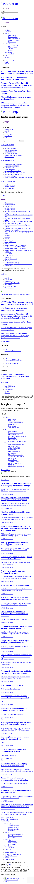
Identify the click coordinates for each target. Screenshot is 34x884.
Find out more (5, 480)
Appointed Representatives (13, 171)
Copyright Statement (11, 259)
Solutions (7, 57)
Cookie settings (9, 859)
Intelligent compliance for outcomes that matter (18, 264)
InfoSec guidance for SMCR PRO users (16, 247)
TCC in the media (13, 428)
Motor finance (9, 203)
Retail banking (12, 438)
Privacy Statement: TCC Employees (15, 248)
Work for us (8, 52)
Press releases (12, 426)
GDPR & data (12, 460)
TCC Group (8, 134)
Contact (7, 55)
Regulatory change (14, 38)
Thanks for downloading (12, 230)
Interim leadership (10, 186)
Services (7, 30)
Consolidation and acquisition (13, 155)
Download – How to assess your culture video (18, 221)
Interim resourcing (8, 181)
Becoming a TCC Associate (13, 351)
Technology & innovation (16, 456)
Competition (12, 458)
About (6, 132)
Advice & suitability (14, 40)
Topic (6, 443)
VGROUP (8, 864)
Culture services (9, 206)
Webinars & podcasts (14, 421)
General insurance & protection (17, 436)
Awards (10, 48)
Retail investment (13, 434)
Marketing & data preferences (13, 854)
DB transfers (12, 42)
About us (7, 43)
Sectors (3, 199)
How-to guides (12, 424)
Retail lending (12, 439)
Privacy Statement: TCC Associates (15, 245)
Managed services (7, 145)
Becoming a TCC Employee (13, 360)
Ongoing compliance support (13, 174)
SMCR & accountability (15, 455)
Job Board (11, 54)
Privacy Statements (10, 242)
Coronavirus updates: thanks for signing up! (18, 228)
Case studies (12, 35)
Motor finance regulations (16, 444)
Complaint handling (10, 152)
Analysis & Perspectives (15, 834)
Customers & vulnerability (12, 283)
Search (3, 11)
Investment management (15, 433)
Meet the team (12, 47)
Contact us (4, 195)
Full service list (9, 240)
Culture (7, 388)
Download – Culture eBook (13, 223)
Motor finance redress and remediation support (18, 177)
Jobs (6, 349)
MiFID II (11, 465)
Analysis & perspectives (15, 422)
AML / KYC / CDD (14, 448)
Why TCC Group (13, 45)
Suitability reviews (10, 148)
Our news (11, 50)
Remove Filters (5, 470)
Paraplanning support (11, 153)
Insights (7, 33)
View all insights (9, 288)
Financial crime (9, 157)
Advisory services (7, 160)
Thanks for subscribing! (12, 262)
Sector (6, 429)
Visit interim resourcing (11, 363)
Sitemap (7, 238)
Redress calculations (11, 150)
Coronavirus (12, 450)
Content (7, 417)
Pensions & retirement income (17, 441)
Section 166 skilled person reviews (15, 172)
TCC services (9, 824)
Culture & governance (15, 463)
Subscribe (7, 260)
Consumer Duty (13, 37)
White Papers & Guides (15, 836)
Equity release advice (11, 169)
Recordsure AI (9, 32)
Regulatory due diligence (12, 166)
